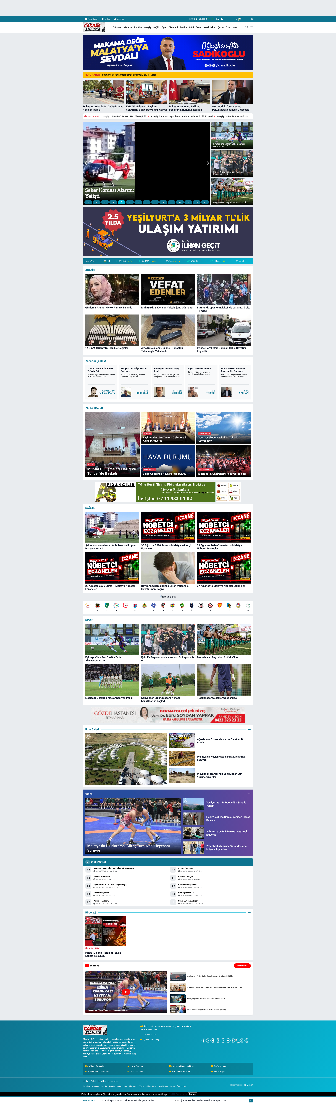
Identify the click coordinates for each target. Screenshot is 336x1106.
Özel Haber (231, 27)
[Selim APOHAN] (196, 392)
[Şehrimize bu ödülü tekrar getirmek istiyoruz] (193, 833)
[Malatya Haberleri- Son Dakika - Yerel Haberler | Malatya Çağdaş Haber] (94, 27)
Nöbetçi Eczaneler (97, 1066)
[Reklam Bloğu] (168, 52)
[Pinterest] (213, 1040)
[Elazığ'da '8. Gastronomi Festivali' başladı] (223, 460)
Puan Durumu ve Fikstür (98, 1071)
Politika (138, 27)
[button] (86, 163)
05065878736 (150, 1034)
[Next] (237, 1040)
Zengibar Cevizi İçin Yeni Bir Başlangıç (104, 369)
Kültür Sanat (195, 27)
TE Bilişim (248, 1085)
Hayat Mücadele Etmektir (170, 368)
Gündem (117, 27)
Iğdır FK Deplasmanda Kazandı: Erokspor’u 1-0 (203, 1100)
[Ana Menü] (251, 27)
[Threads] (232, 1040)
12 (180, 202)
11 (172, 202)
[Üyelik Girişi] (251, 19)
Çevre (221, 27)
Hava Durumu (137, 1066)
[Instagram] (218, 1040)
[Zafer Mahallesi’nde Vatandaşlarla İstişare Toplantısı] (193, 847)
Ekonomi (173, 27)
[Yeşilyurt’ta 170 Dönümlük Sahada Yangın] (193, 804)
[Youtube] (228, 1040)
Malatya (128, 27)
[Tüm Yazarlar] (249, 361)
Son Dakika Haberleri (181, 1071)
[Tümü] (249, 912)
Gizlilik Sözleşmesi (178, 1094)
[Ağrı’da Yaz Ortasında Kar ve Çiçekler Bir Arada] (182, 740)
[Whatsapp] (242, 1040)
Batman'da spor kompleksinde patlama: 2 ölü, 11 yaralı (129, 74)
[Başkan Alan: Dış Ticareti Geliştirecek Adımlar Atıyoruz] (168, 427)
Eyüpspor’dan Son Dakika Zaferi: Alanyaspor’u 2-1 (129, 1100)
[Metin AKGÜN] (230, 392)
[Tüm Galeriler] (249, 729)
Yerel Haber (210, 27)
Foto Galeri (93, 19)
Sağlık (156, 27)
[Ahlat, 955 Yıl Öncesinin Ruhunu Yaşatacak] (126, 759)
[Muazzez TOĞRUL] (163, 392)
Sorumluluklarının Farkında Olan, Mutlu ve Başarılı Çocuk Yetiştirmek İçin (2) (238, 371)
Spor (164, 27)
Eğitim (183, 27)
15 (205, 202)
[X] (208, 1040)
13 (188, 202)
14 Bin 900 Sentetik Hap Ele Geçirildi (127, 116)
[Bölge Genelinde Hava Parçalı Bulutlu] (168, 460)
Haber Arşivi (219, 1071)
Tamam (192, 1094)
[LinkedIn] (223, 1040)
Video (107, 19)
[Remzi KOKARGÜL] (96, 392)
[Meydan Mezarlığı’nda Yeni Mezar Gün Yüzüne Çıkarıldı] (182, 775)
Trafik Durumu (220, 1066)
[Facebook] (203, 1040)
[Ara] (246, 27)
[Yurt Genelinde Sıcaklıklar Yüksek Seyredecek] (223, 427)
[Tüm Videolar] (249, 794)
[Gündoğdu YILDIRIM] (129, 392)
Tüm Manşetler (136, 1071)
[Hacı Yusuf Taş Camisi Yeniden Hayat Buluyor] (193, 818)
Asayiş (147, 27)
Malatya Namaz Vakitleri (183, 1066)
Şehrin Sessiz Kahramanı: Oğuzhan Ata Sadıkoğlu (203, 369)
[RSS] (247, 1040)
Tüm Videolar (241, 966)
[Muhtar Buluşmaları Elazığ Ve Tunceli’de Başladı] (112, 444)
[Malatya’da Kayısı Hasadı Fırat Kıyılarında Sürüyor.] (182, 758)
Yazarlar (120, 19)
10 (163, 202)
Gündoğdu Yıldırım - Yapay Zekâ (137, 369)
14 (197, 202)
